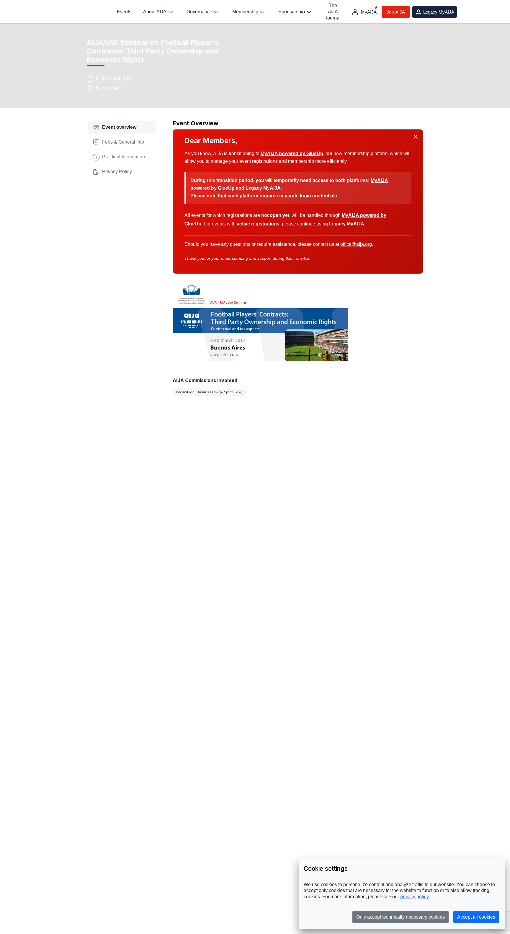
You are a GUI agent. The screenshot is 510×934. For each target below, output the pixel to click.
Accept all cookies (476, 917)
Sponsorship (291, 11)
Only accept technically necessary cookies (400, 917)
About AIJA (154, 11)
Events (124, 11)
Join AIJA (396, 11)
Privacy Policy (117, 171)
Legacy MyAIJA (438, 11)
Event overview (119, 127)
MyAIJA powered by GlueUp (292, 153)
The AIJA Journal (333, 11)
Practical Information (120, 157)
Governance (199, 11)
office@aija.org (356, 244)
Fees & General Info (123, 142)
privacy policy (414, 896)
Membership (245, 11)
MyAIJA (369, 11)
